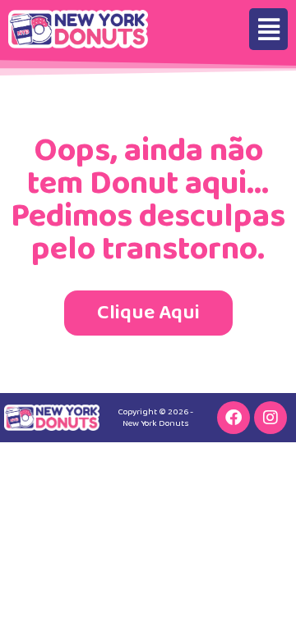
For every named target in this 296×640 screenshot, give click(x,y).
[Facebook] (233, 417)
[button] (268, 29)
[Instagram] (270, 417)
